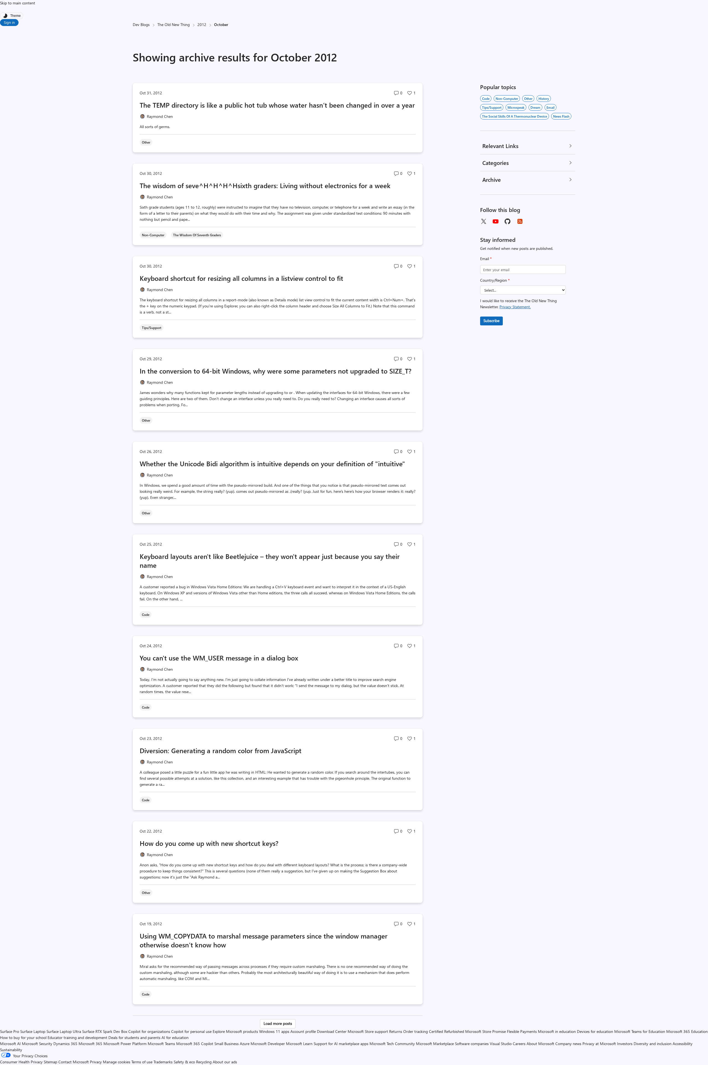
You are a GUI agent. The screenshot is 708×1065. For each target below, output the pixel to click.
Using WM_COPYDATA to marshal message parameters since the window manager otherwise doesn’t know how (263, 940)
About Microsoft (540, 1043)
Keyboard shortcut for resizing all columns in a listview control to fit (241, 278)
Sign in (9, 22)
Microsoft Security (37, 1043)
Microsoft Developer (268, 1043)
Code (486, 98)
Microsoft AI (10, 1043)
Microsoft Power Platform (125, 1043)
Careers (519, 1043)
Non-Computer (507, 98)
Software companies (472, 1043)
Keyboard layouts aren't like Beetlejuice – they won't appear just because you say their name (270, 560)
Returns (395, 1031)
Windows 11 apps (274, 1031)
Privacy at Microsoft (599, 1043)
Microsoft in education (557, 1031)
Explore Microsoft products (235, 1031)
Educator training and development (77, 1037)
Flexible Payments (522, 1031)
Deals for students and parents (134, 1037)
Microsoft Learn (299, 1043)
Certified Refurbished (446, 1031)
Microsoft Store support (368, 1031)
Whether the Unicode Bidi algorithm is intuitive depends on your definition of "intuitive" (272, 463)
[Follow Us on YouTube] (495, 221)
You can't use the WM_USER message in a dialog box (219, 657)
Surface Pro (9, 1031)
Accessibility (683, 1043)
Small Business (226, 1043)
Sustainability (11, 1049)
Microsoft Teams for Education (639, 1031)
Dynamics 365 (65, 1043)
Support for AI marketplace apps (341, 1043)
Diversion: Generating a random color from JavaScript (220, 750)
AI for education (175, 1037)
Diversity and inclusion (652, 1043)
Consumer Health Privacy (21, 1061)
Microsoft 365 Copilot (194, 1043)
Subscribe (491, 320)
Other (528, 98)
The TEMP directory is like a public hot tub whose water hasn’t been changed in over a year (277, 104)
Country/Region (495, 280)
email (550, 107)
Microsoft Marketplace (435, 1043)
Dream (535, 107)
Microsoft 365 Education (687, 1031)
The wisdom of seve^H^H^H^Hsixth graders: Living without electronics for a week (265, 185)
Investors (624, 1043)
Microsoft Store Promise (485, 1031)
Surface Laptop (32, 1031)
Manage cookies (116, 1061)
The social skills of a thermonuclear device (514, 116)
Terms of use (141, 1061)
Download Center (332, 1031)
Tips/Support (491, 107)
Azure (244, 1043)
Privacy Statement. (515, 306)
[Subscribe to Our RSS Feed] (520, 221)
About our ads (225, 1061)
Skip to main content (17, 3)
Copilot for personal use (191, 1031)
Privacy (96, 1061)
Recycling (204, 1061)
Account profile (303, 1031)
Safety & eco (184, 1061)
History (543, 98)
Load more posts (278, 1023)
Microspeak (515, 107)
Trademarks (163, 1061)
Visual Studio (501, 1043)
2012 (201, 24)
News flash (561, 116)
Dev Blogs (141, 24)
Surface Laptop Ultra (63, 1031)
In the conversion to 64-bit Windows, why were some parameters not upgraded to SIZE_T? (276, 370)
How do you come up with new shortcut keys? (209, 843)
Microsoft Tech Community (392, 1043)
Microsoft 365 (90, 1043)
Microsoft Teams (161, 1043)
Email (486, 258)
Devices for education (595, 1031)
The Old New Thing (173, 24)
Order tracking (415, 1031)
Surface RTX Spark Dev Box (104, 1031)
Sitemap (50, 1061)
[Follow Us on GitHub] (507, 221)
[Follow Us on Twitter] (483, 221)
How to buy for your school (23, 1037)
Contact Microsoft (73, 1061)
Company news (568, 1043)
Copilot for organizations (149, 1031)
